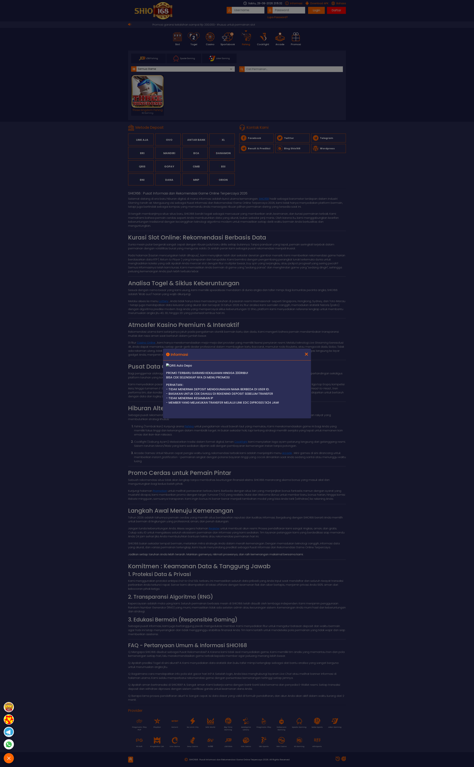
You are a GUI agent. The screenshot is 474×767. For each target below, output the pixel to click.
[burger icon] (9, 758)
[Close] (306, 354)
